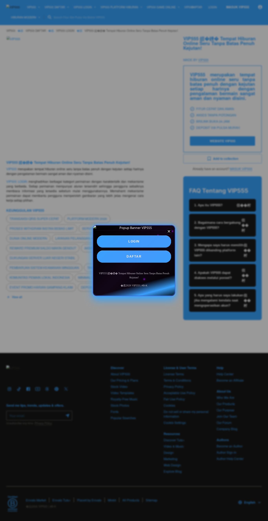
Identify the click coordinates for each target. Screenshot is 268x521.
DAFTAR (134, 256)
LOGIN (134, 241)
